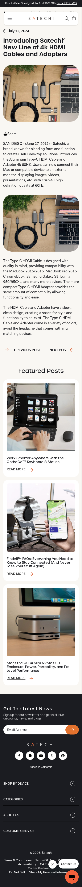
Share (12, 134)
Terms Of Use (44, 860)
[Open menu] (9, 18)
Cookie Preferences (41, 868)
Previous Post (27, 350)
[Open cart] (74, 18)
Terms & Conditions (18, 860)
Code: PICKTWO (67, 3)
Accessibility (27, 864)
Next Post (58, 350)
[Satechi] (41, 18)
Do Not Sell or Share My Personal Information (41, 872)
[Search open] (67, 18)
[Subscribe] (72, 730)
